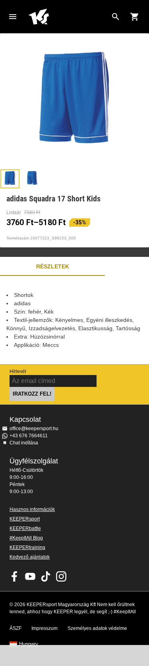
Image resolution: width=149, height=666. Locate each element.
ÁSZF (15, 628)
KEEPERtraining (27, 547)
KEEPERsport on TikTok (46, 576)
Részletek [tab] (52, 266)
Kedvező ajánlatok (30, 557)
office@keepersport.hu (34, 428)
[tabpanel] (74, 320)
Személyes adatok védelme (97, 628)
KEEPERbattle (25, 528)
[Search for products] (116, 17)
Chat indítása (24, 443)
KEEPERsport (25, 519)
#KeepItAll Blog (26, 538)
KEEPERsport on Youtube (30, 576)
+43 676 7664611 (29, 435)
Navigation (12, 16)
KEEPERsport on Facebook (15, 576)
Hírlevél (18, 371)
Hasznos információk (32, 509)
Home (68, 17)
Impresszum (44, 628)
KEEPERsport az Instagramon (61, 576)
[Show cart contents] (135, 17)
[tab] (9, 178)
